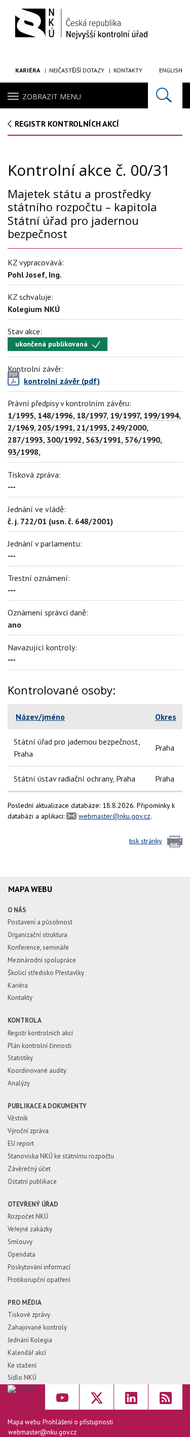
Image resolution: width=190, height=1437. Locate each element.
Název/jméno (40, 717)
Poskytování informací (39, 1267)
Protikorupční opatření (39, 1279)
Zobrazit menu (51, 96)
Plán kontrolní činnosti (39, 1045)
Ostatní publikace (32, 1181)
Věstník (18, 1118)
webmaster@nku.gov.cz (114, 816)
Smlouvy (20, 1241)
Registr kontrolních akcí (40, 1033)
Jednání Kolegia (30, 1340)
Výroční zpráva (28, 1131)
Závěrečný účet (29, 1168)
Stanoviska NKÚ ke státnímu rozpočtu (61, 1156)
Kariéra (27, 70)
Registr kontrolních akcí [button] (67, 124)
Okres (165, 717)
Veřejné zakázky (30, 1229)
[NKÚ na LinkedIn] (131, 1397)
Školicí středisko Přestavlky (46, 972)
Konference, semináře (38, 947)
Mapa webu (24, 1422)
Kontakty (127, 70)
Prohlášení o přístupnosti (78, 1422)
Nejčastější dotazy (76, 70)
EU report (21, 1143)
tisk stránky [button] (145, 840)
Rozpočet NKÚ (28, 1216)
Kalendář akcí (27, 1352)
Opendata (21, 1254)
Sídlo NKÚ (22, 1377)
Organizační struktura (37, 934)
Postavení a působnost (40, 922)
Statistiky (20, 1058)
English (170, 70)
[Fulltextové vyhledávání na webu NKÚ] (165, 95)
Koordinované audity (37, 1070)
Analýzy (19, 1083)
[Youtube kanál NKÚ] (62, 1397)
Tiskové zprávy (29, 1314)
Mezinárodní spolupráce (42, 960)
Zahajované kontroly (37, 1327)
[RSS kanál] (165, 1397)
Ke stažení (22, 1365)
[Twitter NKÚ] (96, 1397)
